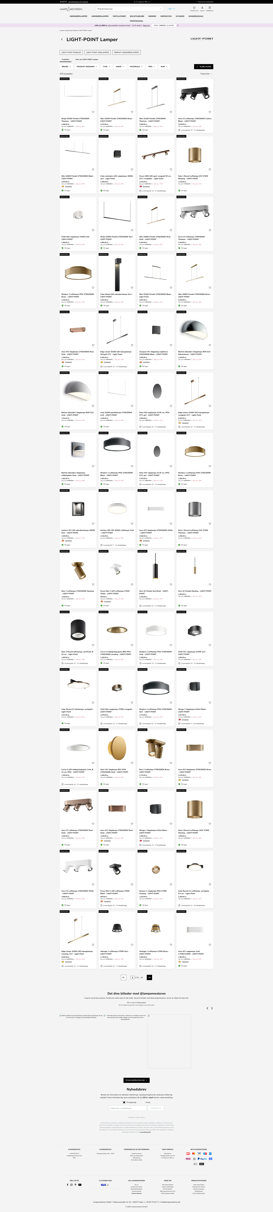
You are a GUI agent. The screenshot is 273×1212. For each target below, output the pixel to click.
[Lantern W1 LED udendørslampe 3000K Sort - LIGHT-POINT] (78, 519)
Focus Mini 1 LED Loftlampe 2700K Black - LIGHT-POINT (115, 892)
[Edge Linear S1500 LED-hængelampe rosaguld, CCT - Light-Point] (194, 401)
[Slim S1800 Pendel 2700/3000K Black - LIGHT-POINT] (78, 165)
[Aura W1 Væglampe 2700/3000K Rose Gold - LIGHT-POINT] (117, 819)
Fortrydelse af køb (136, 1160)
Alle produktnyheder (199, 1193)
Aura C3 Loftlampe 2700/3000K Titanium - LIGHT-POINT (191, 238)
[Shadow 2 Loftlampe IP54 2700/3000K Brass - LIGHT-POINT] (78, 281)
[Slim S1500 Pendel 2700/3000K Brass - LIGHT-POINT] (117, 106)
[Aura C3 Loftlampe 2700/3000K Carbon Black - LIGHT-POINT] (194, 106)
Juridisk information (136, 1187)
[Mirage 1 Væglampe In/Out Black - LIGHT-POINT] (156, 819)
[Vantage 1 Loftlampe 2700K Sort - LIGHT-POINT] (117, 940)
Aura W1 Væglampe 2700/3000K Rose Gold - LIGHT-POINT (116, 831)
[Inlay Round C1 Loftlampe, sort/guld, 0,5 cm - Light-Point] (194, 879)
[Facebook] (67, 1185)
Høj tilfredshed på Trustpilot (78, 2)
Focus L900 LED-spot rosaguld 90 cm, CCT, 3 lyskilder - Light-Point (155, 177)
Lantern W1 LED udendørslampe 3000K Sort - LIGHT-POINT (78, 531)
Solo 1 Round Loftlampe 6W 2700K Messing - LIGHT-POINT (193, 177)
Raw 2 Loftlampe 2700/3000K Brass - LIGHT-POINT (155, 770)
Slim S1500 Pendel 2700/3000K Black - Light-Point (155, 295)
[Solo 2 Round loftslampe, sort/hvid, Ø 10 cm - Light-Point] (78, 639)
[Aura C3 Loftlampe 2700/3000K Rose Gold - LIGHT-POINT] (78, 819)
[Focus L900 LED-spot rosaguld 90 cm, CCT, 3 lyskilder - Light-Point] (156, 165)
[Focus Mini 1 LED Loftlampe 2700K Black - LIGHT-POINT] (117, 879)
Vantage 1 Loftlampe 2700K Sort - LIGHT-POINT (114, 952)
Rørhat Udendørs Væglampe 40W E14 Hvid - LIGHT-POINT (77, 413)
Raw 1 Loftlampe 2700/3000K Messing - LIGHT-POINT (77, 592)
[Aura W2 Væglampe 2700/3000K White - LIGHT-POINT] (156, 519)
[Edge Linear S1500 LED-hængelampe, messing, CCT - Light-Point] (78, 940)
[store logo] (71, 8)
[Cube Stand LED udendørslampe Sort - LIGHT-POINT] (117, 281)
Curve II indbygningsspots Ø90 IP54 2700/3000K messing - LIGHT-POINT (115, 653)
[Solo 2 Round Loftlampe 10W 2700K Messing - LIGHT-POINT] (194, 819)
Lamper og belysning (66, 30)
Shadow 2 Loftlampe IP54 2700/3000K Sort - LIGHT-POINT (155, 710)
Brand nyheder (167, 1189)
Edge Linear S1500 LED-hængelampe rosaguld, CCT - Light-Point (193, 413)
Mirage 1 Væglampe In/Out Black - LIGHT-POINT (153, 831)
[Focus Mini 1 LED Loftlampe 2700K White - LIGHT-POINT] (117, 580)
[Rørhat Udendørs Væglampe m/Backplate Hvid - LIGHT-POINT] (78, 460)
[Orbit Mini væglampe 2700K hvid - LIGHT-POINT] (78, 224)
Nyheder (180, 16)
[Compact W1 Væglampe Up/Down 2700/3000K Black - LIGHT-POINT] (156, 340)
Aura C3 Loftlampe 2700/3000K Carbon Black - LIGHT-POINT (194, 119)
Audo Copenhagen (198, 1184)
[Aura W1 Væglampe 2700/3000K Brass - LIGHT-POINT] (194, 758)
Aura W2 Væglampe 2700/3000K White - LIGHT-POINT (156, 531)
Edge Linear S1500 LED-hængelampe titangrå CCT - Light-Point (115, 352)
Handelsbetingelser (136, 1189)
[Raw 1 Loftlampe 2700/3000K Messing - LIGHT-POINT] (78, 580)
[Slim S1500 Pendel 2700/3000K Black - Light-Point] (156, 281)
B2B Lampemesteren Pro (167, 1191)
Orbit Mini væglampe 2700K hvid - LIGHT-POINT (75, 238)
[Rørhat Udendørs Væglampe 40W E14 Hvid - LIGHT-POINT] (78, 401)
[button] (93, 112)
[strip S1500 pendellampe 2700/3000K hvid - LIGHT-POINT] (117, 401)
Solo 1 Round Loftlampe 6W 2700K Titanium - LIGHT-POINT (193, 531)
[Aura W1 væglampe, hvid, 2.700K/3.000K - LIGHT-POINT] (194, 940)
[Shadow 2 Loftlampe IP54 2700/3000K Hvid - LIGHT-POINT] (156, 639)
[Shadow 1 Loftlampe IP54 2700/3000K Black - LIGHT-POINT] (117, 460)
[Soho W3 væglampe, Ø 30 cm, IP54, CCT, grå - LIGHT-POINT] (156, 460)
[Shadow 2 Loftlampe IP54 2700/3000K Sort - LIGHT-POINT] (156, 697)
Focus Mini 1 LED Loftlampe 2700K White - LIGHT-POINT (115, 592)
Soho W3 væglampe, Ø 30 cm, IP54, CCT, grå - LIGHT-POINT (154, 474)
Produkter (65, 59)
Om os (136, 1184)
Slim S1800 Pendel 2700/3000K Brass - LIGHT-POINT (194, 295)
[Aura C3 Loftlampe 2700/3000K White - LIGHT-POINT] (78, 879)
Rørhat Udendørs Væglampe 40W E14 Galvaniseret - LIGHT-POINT (194, 352)
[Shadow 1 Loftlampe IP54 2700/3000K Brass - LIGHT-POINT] (194, 460)
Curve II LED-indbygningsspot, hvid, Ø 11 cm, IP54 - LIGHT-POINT (77, 770)
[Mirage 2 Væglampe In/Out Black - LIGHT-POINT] (194, 697)
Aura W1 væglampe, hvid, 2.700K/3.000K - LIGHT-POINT (191, 952)
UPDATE (164, 25)
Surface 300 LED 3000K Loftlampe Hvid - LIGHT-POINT (117, 531)
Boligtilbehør (199, 1191)
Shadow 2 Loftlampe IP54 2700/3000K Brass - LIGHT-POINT (77, 295)
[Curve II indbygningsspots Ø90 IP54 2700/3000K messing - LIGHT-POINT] (117, 639)
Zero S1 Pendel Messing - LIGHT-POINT (194, 591)
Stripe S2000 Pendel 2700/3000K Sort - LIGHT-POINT (117, 238)
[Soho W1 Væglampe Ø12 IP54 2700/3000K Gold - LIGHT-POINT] (117, 758)
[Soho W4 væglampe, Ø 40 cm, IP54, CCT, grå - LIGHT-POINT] (156, 401)
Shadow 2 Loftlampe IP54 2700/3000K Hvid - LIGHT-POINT (155, 653)
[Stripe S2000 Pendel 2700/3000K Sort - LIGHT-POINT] (117, 224)
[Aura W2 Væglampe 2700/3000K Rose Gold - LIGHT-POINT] (78, 340)
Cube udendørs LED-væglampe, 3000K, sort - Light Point (116, 177)
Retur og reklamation (136, 1155)
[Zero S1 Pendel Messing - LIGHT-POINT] (194, 580)
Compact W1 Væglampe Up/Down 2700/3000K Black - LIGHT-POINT (153, 352)
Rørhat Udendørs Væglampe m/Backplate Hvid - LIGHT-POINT (75, 474)
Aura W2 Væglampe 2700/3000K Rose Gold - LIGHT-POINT (77, 352)
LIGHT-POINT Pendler (71, 52)
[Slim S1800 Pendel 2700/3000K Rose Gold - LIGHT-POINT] (156, 224)
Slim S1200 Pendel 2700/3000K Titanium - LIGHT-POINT (152, 119)
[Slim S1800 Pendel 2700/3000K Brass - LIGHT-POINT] (194, 281)
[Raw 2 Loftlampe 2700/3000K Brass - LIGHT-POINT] (156, 758)
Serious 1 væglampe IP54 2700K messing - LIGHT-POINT (153, 892)
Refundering (136, 1158)
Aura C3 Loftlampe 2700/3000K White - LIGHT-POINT (77, 892)
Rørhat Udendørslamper (126, 52)
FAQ (74, 1158)
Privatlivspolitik (136, 1191)
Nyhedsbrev (167, 1153)
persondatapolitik (145, 1132)
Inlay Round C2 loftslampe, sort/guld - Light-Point (77, 710)
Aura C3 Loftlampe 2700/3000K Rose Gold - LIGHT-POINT (77, 831)
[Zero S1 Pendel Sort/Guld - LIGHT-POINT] (156, 580)
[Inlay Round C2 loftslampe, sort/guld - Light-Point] (78, 697)
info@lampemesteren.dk (74, 1155)
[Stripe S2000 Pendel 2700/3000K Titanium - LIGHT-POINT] (78, 106)
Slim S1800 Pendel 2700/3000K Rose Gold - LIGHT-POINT (154, 238)
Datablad (68, 186)
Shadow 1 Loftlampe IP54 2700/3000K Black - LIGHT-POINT (116, 474)
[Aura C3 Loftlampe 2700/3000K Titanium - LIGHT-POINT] (194, 224)
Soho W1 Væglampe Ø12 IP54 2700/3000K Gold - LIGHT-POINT (114, 770)
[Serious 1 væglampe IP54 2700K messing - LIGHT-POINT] (156, 879)
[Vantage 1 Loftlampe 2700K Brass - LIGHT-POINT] (156, 940)
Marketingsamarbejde (167, 1193)
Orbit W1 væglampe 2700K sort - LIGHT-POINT (192, 653)
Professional (136, 21)
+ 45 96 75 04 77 (74, 1153)
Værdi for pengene (198, 1189)
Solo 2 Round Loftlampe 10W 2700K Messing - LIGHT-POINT (193, 831)
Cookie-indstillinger (168, 1187)
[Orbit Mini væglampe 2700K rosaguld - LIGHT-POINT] (117, 697)
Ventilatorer (119, 16)
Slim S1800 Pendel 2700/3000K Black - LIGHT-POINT (77, 177)
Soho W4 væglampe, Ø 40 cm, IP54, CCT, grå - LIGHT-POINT (154, 413)
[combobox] (129, 8)
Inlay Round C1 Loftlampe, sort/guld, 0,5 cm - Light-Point (193, 892)
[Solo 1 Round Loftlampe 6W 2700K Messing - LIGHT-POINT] (194, 165)
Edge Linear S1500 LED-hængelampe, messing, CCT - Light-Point (77, 952)
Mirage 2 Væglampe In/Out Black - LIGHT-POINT (192, 710)
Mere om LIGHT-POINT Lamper (87, 59)
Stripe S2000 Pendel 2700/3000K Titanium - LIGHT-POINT (75, 119)
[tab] (66, 66)
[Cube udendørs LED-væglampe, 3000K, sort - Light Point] (117, 165)
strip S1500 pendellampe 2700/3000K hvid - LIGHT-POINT (116, 413)
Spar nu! (146, 25)
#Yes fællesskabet (167, 1184)
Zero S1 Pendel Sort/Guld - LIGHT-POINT (153, 592)
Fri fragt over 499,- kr (167, 1158)
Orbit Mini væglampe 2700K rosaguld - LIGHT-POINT (116, 710)
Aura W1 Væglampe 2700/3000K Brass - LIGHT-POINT (194, 770)
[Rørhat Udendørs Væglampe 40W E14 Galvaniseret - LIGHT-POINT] (194, 340)
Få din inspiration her (135, 1080)
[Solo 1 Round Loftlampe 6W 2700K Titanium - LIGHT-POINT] (194, 519)
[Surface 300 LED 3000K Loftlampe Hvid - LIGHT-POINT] (117, 519)
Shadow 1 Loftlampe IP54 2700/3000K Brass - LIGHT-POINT (194, 474)
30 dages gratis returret (167, 1155)
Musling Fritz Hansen (198, 1187)
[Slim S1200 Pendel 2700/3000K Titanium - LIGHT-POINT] (156, 106)
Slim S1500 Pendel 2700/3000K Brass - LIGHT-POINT (116, 119)
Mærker (75, 30)
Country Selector (136, 1193)
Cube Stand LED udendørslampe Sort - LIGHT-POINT (116, 295)
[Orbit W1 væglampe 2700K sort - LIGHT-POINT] (194, 639)
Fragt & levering (136, 1153)
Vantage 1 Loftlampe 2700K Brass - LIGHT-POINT (154, 952)
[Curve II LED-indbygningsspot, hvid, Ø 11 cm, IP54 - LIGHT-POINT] (78, 758)
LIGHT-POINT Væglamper (97, 52)
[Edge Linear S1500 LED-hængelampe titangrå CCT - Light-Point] (117, 340)
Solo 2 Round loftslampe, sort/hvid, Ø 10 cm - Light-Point (77, 653)
